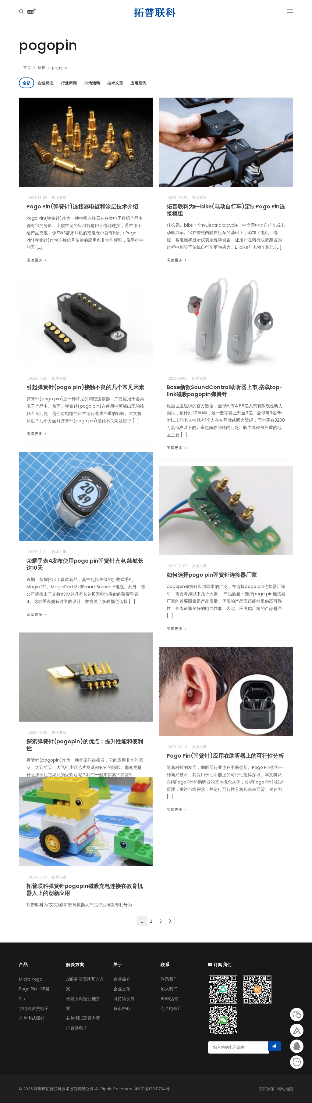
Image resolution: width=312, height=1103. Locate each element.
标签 (41, 67)
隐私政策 (267, 1089)
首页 (27, 67)
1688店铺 (170, 999)
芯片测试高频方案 (83, 1018)
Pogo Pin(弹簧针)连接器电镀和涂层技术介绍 (82, 206)
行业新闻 (69, 83)
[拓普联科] (156, 12)
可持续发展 (124, 999)
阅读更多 (35, 259)
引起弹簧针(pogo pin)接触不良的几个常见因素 (85, 387)
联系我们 (169, 979)
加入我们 (169, 989)
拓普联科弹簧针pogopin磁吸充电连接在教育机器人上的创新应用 (85, 889)
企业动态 (46, 83)
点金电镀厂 (171, 1008)
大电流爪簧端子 (34, 1008)
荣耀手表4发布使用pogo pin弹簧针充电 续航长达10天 (85, 564)
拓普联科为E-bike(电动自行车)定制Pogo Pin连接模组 (226, 210)
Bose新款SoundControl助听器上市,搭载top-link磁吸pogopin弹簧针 (225, 390)
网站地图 (285, 1089)
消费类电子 (76, 1028)
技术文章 (115, 83)
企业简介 (121, 979)
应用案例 (138, 83)
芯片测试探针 (31, 1018)
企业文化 (121, 989)
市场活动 (92, 83)
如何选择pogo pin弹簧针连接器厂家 (212, 575)
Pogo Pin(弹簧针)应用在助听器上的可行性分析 (225, 755)
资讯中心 (121, 1008)
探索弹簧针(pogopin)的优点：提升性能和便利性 (85, 744)
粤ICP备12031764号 (152, 1089)
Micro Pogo (30, 979)
